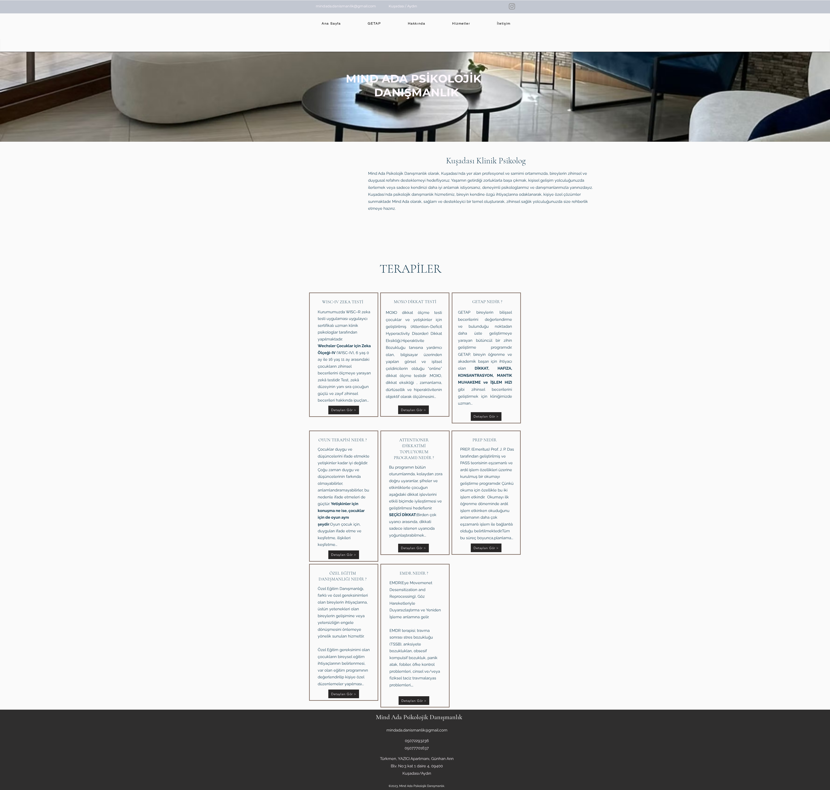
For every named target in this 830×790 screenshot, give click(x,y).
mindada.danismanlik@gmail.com (346, 6)
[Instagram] (512, 6)
